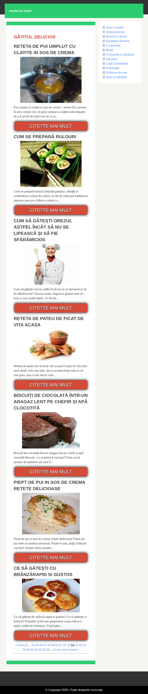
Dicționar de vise (116, 72)
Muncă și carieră (116, 36)
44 (32, 645)
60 (32, 649)
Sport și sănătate (116, 77)
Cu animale (113, 45)
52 (64, 645)
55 (76, 645)
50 (56, 645)
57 (84, 645)
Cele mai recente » (67, 649)
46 (40, 645)
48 (48, 645)
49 (52, 645)
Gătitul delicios (115, 32)
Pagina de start (20, 11)
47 (44, 645)
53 (68, 645)
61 (36, 649)
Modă (109, 50)
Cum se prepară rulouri (45, 136)
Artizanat (111, 59)
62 (40, 649)
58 (24, 649)
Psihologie (112, 68)
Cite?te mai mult (51, 126)
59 (28, 649)
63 (44, 649)
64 (48, 649)
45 (36, 645)
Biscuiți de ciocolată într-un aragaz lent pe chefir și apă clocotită (51, 401)
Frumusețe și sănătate (120, 54)
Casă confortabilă (117, 63)
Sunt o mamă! (114, 27)
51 (60, 645)
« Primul (21, 645)
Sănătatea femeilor (118, 41)
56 (80, 645)
